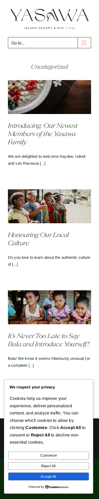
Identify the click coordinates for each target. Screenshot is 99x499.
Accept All (48, 477)
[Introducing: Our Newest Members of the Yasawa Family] (49, 95)
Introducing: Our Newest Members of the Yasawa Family (43, 132)
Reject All (48, 466)
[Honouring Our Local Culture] (49, 204)
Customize (48, 455)
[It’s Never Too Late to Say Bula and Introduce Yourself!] (49, 305)
